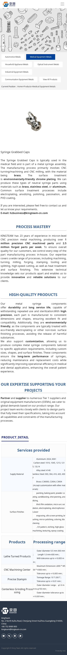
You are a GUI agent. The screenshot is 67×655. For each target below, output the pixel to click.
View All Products (50, 79)
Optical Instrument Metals (48, 64)
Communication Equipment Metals (19, 79)
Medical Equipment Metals (40, 57)
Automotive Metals (13, 57)
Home (20, 86)
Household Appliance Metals (16, 64)
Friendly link (60, 651)
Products (27, 86)
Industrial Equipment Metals (16, 72)
